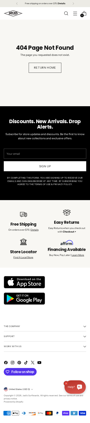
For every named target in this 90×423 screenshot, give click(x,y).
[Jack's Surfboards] (13, 13)
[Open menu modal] (75, 13)
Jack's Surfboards (30, 395)
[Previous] (17, 3)
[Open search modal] (66, 13)
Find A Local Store (23, 257)
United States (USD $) (19, 389)
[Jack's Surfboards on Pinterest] (19, 363)
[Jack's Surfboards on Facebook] (6, 363)
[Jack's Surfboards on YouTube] (39, 363)
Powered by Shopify (13, 401)
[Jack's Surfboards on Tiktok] (26, 363)
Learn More (78, 255)
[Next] (73, 3)
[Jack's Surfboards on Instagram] (12, 363)
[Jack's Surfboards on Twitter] (33, 363)
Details (35, 229)
